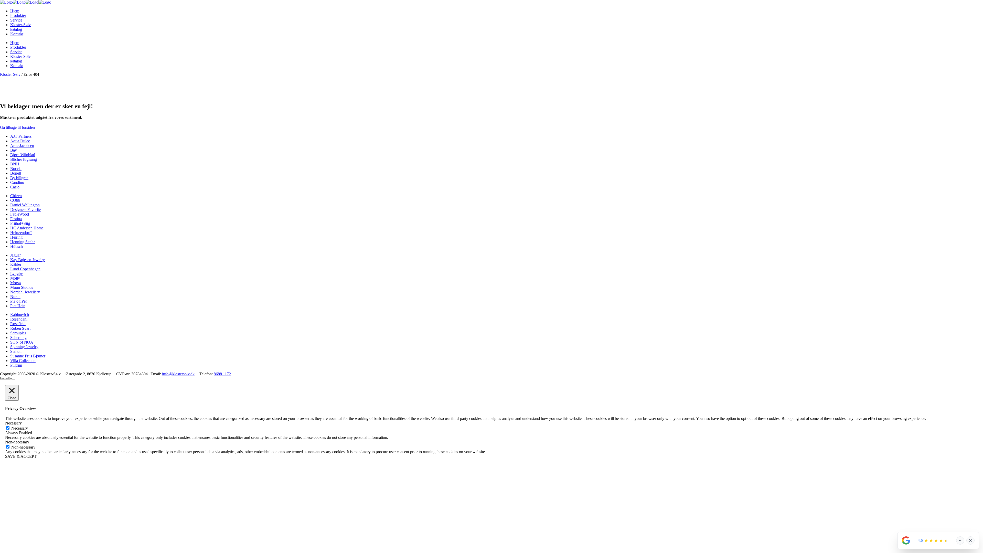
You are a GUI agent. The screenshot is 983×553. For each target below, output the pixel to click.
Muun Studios (21, 287)
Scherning (18, 337)
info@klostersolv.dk (178, 374)
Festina (16, 219)
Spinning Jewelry (24, 347)
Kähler (15, 264)
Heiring (16, 237)
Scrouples (18, 333)
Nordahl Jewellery (25, 292)
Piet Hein (17, 306)
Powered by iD (7, 378)
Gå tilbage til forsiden (17, 127)
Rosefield (18, 324)
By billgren (19, 178)
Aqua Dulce (20, 141)
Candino (17, 182)
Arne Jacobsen (22, 145)
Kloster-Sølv (10, 74)
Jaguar (15, 255)
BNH (14, 164)
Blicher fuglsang (23, 159)
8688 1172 (222, 374)
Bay (13, 150)
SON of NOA (21, 342)
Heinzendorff (21, 232)
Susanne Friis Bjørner (27, 356)
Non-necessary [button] (17, 442)
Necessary (19, 428)
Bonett (15, 173)
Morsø (15, 283)
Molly (15, 278)
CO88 (15, 200)
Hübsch (16, 246)
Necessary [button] (13, 423)
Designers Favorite (25, 209)
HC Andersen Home (27, 228)
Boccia (16, 168)
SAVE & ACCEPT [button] (21, 456)
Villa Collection (23, 360)
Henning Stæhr (22, 242)
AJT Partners (20, 136)
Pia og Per (18, 301)
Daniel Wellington (25, 205)
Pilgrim (16, 365)
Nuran (15, 296)
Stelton (16, 351)
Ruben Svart (20, 328)
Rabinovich (19, 314)
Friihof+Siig (20, 223)
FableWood (19, 214)
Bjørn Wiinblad (22, 155)
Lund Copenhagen (25, 269)
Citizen (16, 196)
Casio (14, 187)
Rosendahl (18, 319)
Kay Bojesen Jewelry (27, 260)
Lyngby (16, 273)
